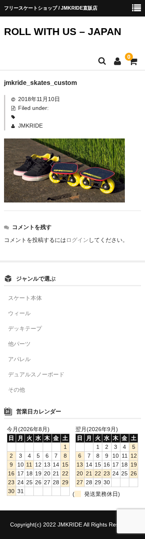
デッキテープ (25, 328)
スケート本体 (25, 298)
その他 (16, 389)
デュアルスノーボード (36, 374)
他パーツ (19, 344)
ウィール (19, 313)
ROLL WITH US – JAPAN (62, 31)
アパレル (19, 359)
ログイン (77, 240)
